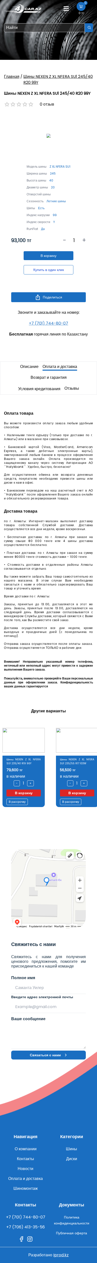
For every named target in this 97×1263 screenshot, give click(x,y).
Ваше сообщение (28, 1019)
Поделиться (52, 297)
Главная (11, 76)
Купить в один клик (48, 269)
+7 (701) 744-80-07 (48, 323)
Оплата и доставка (60, 366)
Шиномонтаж (25, 1188)
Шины (71, 1149)
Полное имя (23, 978)
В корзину (48, 255)
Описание (29, 366)
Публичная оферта (71, 1233)
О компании (26, 1149)
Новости (25, 1169)
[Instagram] (30, 1239)
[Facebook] (21, 1239)
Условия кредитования (39, 389)
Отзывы (71, 388)
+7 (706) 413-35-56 (25, 1227)
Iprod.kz (61, 1255)
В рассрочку (17, 802)
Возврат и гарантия (49, 377)
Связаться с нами (45, 1055)
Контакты (25, 1159)
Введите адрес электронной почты (42, 996)
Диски (71, 1159)
